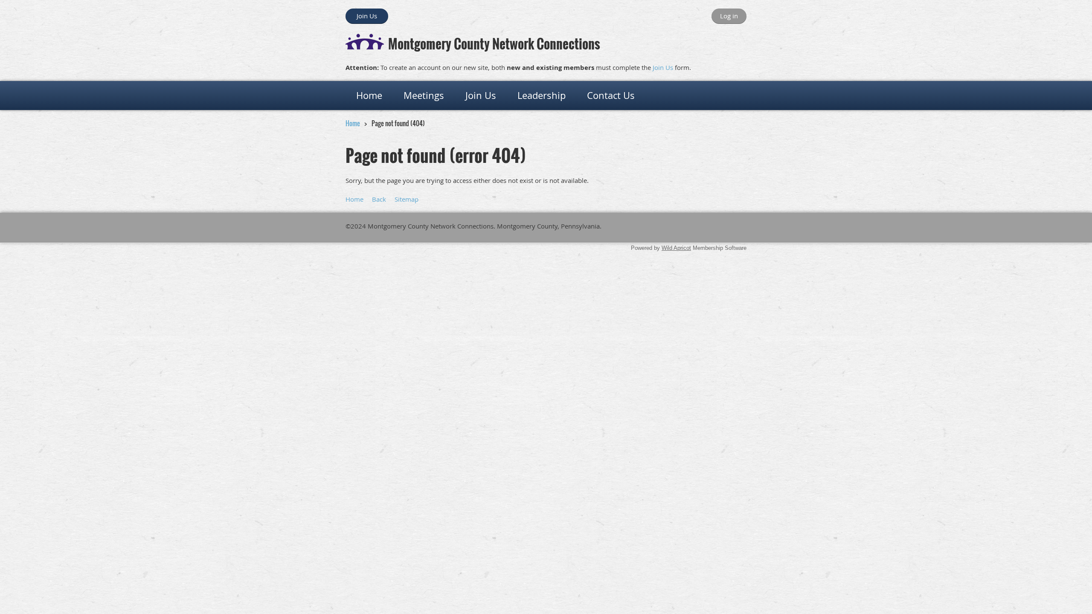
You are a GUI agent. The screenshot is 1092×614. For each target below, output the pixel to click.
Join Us (367, 16)
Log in (729, 16)
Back (379, 199)
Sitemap (406, 199)
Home (353, 123)
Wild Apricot (676, 248)
